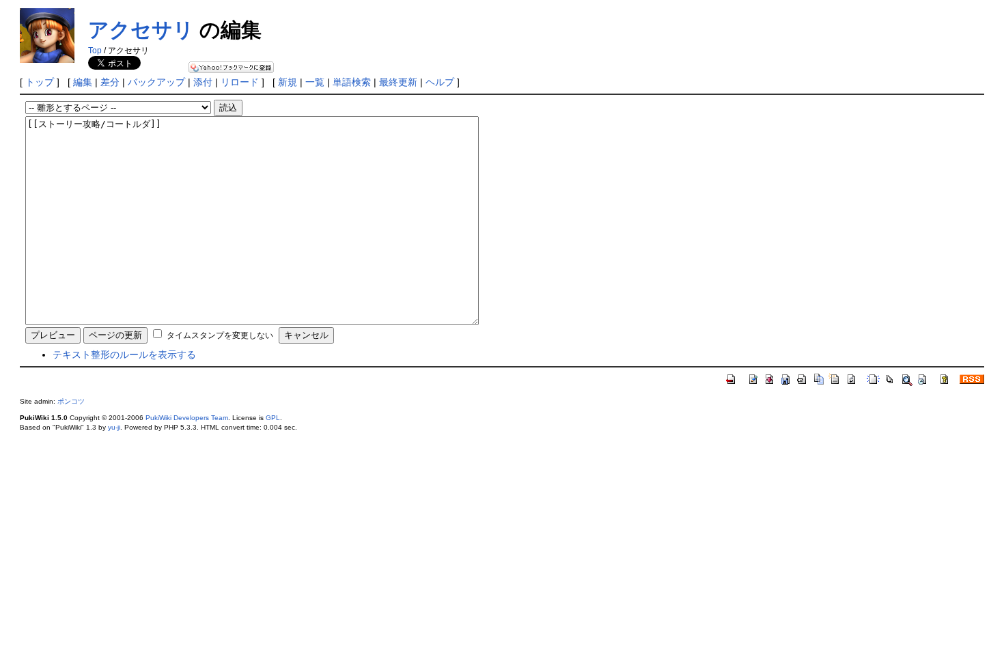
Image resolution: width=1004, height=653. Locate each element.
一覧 (314, 82)
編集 (82, 82)
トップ (39, 82)
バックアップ (156, 82)
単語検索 (352, 82)
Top (95, 50)
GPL (273, 417)
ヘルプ (440, 82)
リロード (240, 82)
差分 (110, 82)
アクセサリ (141, 29)
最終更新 (398, 82)
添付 (202, 82)
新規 (287, 82)
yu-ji (114, 427)
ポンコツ (71, 401)
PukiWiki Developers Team (186, 417)
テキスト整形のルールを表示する (124, 354)
